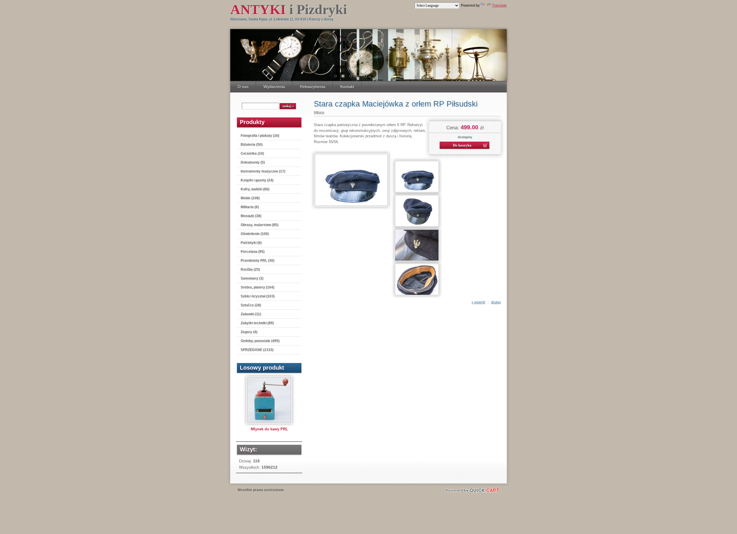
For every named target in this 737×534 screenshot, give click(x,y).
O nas (243, 86)
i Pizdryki (288, 9)
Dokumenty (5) (253, 162)
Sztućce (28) (251, 305)
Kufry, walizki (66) (255, 189)
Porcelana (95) (253, 252)
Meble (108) (250, 198)
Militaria (319, 112)
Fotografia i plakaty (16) (260, 136)
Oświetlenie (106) (255, 234)
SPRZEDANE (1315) (257, 350)
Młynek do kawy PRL (269, 429)
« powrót (478, 302)
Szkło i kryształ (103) (258, 296)
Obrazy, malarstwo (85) (259, 225)
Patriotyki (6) (251, 243)
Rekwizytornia (312, 86)
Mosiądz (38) (251, 216)
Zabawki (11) (251, 314)
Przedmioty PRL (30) (257, 261)
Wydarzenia (274, 86)
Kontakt (347, 86)
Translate (499, 5)
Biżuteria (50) (252, 144)
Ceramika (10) (252, 153)
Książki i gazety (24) (257, 180)
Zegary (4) (249, 332)
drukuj (496, 302)
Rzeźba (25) (250, 269)
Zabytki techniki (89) (257, 323)
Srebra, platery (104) (257, 287)
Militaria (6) (250, 207)
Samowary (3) (252, 278)
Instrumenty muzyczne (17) (263, 171)
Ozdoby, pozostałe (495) (260, 341)
